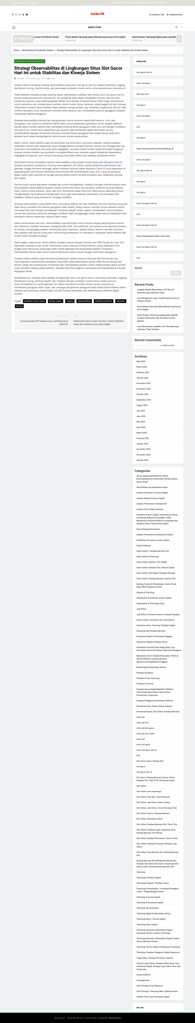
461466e (20, 78)
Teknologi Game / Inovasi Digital (150, 919)
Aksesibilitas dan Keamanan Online (152, 487)
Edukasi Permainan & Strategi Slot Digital (154, 534)
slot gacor (141, 105)
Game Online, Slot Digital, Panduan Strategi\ (155, 573)
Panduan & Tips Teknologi (147, 678)
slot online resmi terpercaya (148, 791)
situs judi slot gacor (145, 728)
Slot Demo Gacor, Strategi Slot (150, 761)
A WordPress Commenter (148, 345)
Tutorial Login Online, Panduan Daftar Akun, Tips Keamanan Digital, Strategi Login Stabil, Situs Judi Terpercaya (158, 966)
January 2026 (142, 378)
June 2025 (141, 416)
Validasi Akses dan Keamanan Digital (153, 997)
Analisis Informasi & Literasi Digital (152, 493)
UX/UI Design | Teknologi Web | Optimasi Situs (157, 991)
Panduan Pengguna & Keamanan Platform (154, 700)
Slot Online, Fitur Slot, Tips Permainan (153, 797)
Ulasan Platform (143, 975)
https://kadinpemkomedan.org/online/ (153, 236)
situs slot (140, 739)
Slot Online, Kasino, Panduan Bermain (153, 813)
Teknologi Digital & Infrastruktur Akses (153, 913)
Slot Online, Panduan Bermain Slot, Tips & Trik (156, 824)
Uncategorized (142, 980)
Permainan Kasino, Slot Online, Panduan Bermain (157, 711)
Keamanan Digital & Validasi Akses (152, 642)
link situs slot (142, 94)
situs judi (140, 717)
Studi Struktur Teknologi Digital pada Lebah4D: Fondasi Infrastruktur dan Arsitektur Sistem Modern (121, 4)
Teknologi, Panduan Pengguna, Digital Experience (158, 952)
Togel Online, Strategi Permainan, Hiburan (154, 958)
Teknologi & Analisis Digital (148, 877)
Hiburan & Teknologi (145, 592)
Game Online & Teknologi (147, 556)
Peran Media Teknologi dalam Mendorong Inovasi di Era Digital (73, 37)
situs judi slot (142, 722)
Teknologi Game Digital (146, 924)
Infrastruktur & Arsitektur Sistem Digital (153, 598)
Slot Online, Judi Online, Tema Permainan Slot (156, 808)
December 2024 (143, 449)
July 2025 (140, 411)
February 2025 (142, 438)
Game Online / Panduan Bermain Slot (152, 551)
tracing (19, 306)
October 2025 (142, 394)
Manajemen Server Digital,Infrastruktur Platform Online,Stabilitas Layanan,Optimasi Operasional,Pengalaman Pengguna (157, 659)
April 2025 (140, 427)
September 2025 (143, 400)
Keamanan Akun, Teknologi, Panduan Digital (155, 625)
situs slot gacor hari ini (110, 162)
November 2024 (143, 455)
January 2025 (142, 444)
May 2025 (140, 422)
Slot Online (141, 786)
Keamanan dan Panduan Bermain (150, 631)
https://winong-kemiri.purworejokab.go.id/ (155, 148)
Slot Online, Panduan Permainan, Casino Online (157, 838)
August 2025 (142, 405)
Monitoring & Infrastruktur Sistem (29, 61)
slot (138, 127)
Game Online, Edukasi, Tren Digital (151, 562)
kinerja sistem (55, 301)
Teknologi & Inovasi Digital (148, 897)
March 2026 (141, 367)
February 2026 (142, 372)
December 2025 (143, 383)
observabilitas (84, 301)
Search (138, 268)
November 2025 (143, 389)
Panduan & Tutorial (144, 683)
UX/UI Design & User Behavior (149, 986)
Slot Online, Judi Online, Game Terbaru (153, 802)
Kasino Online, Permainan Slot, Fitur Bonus (155, 620)
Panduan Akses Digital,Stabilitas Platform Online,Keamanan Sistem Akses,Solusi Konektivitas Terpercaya (154, 692)
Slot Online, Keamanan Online (149, 819)
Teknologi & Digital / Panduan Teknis (152, 883)
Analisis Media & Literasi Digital (150, 498)
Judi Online (141, 609)
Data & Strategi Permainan (148, 529)
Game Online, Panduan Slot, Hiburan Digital (155, 567)
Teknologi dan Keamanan (147, 908)
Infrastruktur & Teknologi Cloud (150, 603)
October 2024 (142, 460)
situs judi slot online (145, 733)
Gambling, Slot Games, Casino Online (152, 540)
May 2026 (140, 361)
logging (69, 301)
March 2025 (141, 433)
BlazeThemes (115, 1018)
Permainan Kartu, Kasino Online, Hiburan (154, 706)
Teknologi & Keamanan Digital (149, 902)
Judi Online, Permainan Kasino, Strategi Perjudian (158, 614)
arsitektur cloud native (34, 301)
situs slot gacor (143, 83)
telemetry (120, 301)
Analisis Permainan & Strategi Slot (151, 504)
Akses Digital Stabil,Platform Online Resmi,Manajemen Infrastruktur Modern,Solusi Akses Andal (156, 479)
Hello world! (168, 345)
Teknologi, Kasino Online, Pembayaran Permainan (158, 947)
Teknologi (140, 872)
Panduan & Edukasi (144, 673)
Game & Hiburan (143, 545)
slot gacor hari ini (144, 72)
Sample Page (94, 27)
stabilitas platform (103, 301)
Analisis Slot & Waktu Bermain (149, 509)
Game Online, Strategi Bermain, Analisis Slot (156, 578)
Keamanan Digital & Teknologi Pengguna (154, 636)
